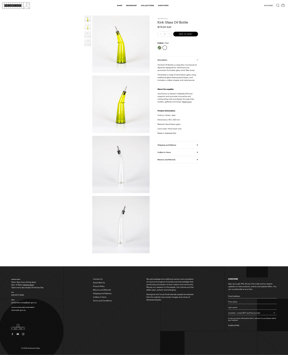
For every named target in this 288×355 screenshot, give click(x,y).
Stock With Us (99, 283)
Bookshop (131, 5)
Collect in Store (164, 152)
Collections (147, 5)
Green (159, 48)
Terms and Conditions (102, 300)
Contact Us (98, 279)
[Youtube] (18, 334)
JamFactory (162, 18)
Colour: (163, 43)
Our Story (163, 5)
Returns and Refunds (166, 159)
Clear (165, 48)
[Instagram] (23, 334)
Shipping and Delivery (167, 145)
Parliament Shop (34, 348)
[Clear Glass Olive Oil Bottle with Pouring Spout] (87, 34)
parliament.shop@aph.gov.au (24, 302)
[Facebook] (12, 334)
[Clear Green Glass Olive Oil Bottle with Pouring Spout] (87, 18)
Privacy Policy (99, 286)
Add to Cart (185, 34)
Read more (186, 102)
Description (162, 60)
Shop (119, 5)
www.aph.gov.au (18, 310)
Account (268, 5)
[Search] (277, 5)
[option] (87, 19)
